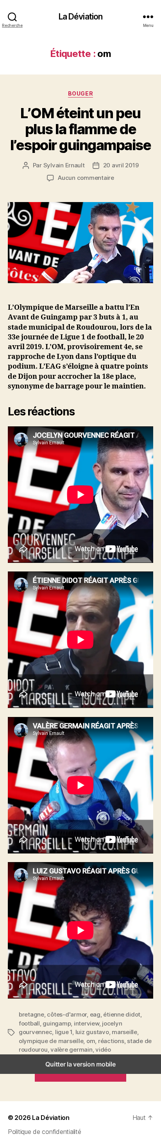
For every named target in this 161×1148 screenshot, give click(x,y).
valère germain (71, 1049)
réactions (111, 1041)
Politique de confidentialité (44, 1132)
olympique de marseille (51, 1041)
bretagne (31, 1014)
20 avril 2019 (121, 165)
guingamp (57, 1023)
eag (95, 1014)
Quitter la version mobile (80, 1064)
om (90, 1041)
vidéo (103, 1049)
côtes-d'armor (67, 1014)
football (29, 1023)
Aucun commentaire (86, 177)
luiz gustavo (92, 1032)
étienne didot (121, 1014)
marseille (124, 1032)
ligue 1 (63, 1032)
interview (86, 1023)
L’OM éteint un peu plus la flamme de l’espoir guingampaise (80, 129)
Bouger (80, 93)
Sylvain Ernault (64, 165)
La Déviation (81, 16)
